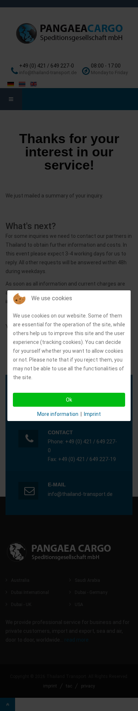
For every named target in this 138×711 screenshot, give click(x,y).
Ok (69, 400)
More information (57, 414)
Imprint (92, 414)
